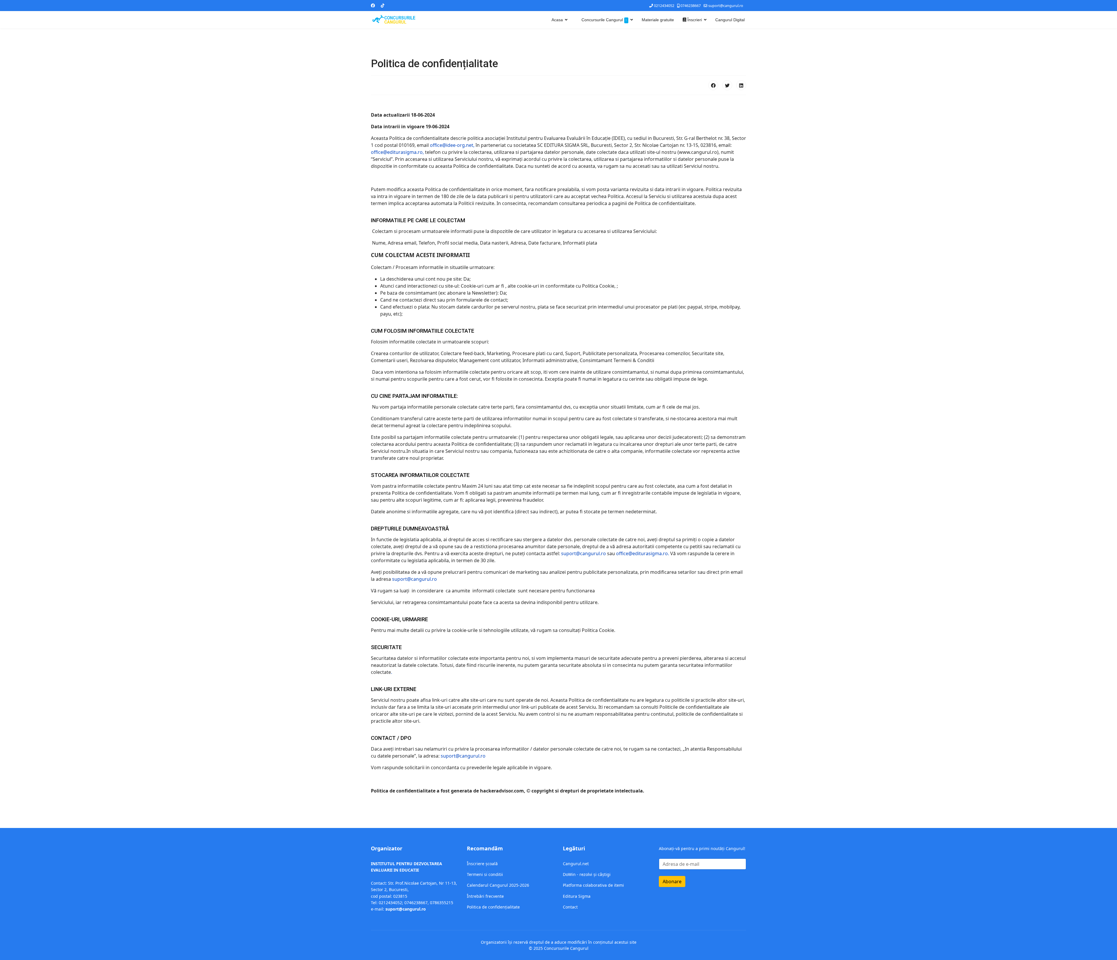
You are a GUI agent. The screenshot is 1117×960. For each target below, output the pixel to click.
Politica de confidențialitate (493, 907)
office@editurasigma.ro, (397, 152)
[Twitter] (727, 85)
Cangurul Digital (730, 19)
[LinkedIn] (741, 85)
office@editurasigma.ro (642, 553)
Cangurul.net (576, 863)
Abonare (672, 881)
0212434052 (664, 5)
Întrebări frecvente (485, 896)
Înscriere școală (482, 863)
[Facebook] (373, 5)
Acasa (557, 19)
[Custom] (382, 5)
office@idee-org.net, (452, 145)
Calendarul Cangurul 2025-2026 (498, 885)
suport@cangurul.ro (725, 5)
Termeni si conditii (485, 874)
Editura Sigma (576, 896)
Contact (570, 907)
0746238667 (690, 5)
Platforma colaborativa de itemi (593, 885)
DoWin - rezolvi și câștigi (587, 874)
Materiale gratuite (658, 19)
